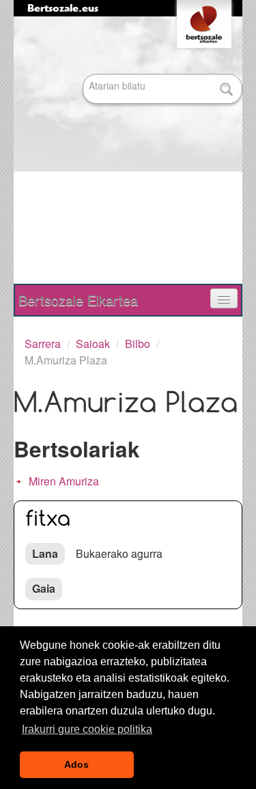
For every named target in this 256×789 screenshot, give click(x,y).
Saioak (93, 343)
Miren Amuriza (64, 481)
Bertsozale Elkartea (78, 300)
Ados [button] (76, 764)
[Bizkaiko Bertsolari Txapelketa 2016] (121, 151)
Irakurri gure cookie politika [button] (87, 729)
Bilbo (137, 343)
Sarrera (43, 343)
